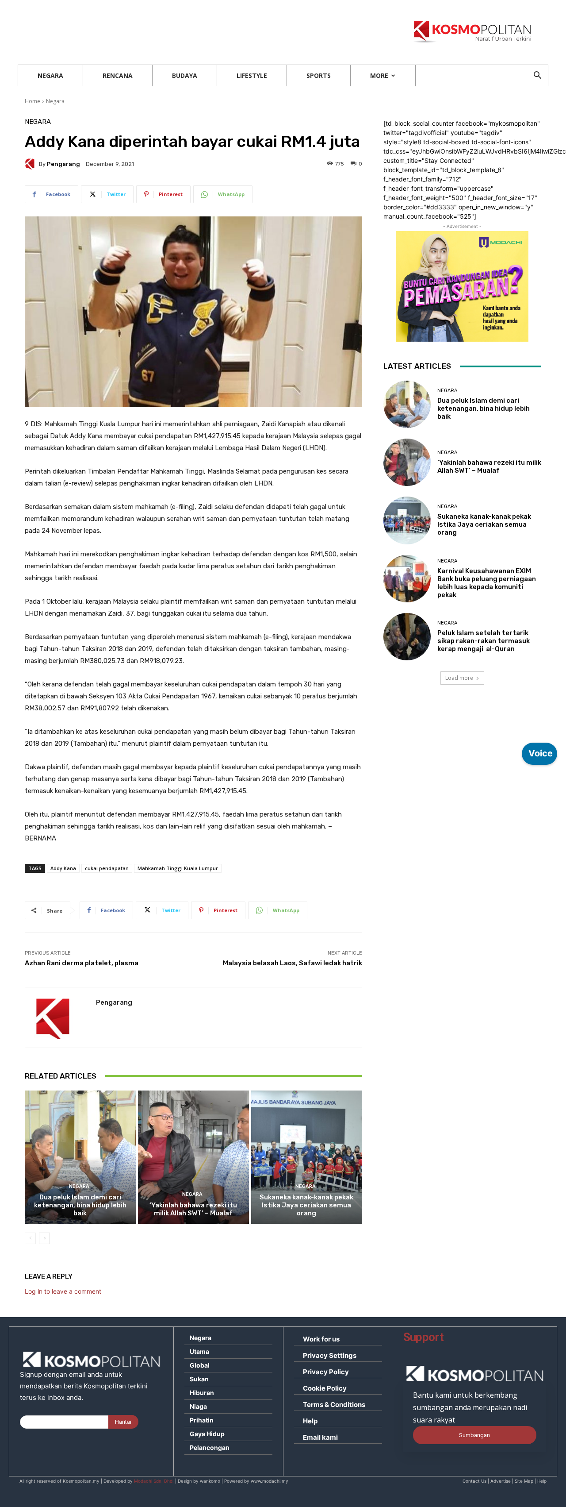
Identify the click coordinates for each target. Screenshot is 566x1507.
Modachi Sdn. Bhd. (154, 1481)
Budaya (184, 75)
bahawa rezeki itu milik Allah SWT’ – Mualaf (193, 1209)
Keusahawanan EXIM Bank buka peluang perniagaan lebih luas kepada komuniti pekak (486, 583)
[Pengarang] (32, 164)
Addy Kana (63, 868)
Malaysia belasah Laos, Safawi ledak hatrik (292, 963)
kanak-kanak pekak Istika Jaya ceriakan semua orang (306, 1205)
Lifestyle (252, 75)
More (379, 75)
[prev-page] (30, 1238)
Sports (318, 75)
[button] (537, 76)
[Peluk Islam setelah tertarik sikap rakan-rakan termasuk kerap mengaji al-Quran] (407, 636)
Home (32, 101)
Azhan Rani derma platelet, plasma (81, 963)
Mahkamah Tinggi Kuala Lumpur (178, 868)
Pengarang (63, 164)
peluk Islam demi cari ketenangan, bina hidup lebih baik (80, 1205)
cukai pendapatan (107, 868)
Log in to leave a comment (63, 1291)
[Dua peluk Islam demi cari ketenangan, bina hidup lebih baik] (80, 1157)
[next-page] (44, 1238)
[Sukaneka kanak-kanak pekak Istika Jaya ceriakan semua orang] (306, 1157)
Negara (50, 75)
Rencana (118, 75)
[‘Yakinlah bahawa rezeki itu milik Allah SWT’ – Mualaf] (193, 1157)
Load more (459, 678)
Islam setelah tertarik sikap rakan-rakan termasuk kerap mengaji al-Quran (483, 641)
